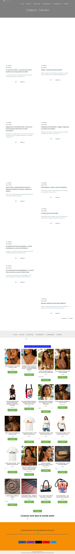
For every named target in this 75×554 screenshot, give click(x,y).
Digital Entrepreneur (39, 551)
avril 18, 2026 (9, 244)
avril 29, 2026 (44, 185)
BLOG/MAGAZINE (46, 3)
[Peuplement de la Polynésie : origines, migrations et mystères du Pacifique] (55, 102)
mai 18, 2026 (8, 67)
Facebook (22, 542)
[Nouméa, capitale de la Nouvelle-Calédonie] (55, 279)
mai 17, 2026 (8, 124)
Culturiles (9, 65)
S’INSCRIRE (65, 3)
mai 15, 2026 (8, 185)
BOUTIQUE (28, 3)
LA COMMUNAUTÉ (57, 3)
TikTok (39, 542)
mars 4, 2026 (44, 211)
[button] (29, 3)
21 (70, 318)
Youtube (47, 542)
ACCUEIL (22, 3)
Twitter (53, 542)
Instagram (31, 542)
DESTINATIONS (36, 3)
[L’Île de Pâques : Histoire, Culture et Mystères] (55, 163)
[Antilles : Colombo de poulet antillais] (55, 45)
